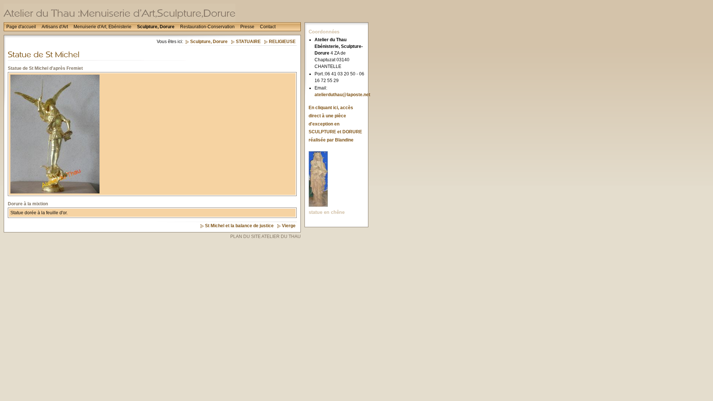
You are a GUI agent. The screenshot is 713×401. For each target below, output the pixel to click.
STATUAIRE (248, 41)
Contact (268, 26)
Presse (247, 26)
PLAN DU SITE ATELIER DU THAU (265, 236)
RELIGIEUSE (282, 41)
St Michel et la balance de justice (239, 225)
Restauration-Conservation (207, 26)
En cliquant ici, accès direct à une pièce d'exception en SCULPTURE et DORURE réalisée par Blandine (335, 123)
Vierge (289, 225)
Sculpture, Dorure (156, 26)
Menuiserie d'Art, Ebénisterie (102, 26)
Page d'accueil (21, 26)
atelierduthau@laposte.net (342, 94)
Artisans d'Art (55, 26)
